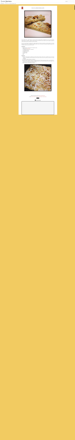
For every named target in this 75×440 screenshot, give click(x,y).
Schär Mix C (28, 48)
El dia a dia (7, 3)
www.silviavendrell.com (12, 3)
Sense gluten (40, 96)
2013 (32, 96)
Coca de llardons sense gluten (38, 8)
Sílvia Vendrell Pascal (42, 95)
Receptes (37, 96)
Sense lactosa (44, 96)
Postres (34, 96)
